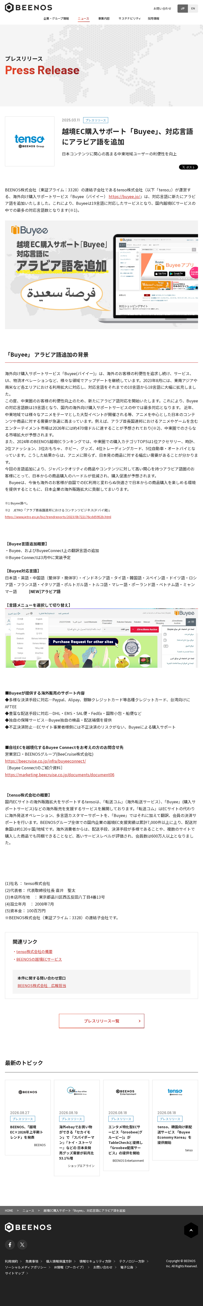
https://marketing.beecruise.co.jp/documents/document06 (59, 774)
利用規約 (11, 1261)
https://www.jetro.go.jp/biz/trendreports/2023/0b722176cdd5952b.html (58, 516)
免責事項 (31, 1261)
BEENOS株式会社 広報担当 (42, 985)
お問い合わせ (162, 8)
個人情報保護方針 (59, 1261)
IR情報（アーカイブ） (70, 1267)
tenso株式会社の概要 (34, 951)
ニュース (28, 1210)
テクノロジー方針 (132, 1261)
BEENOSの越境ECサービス (39, 959)
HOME (9, 1210)
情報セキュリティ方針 (95, 1261)
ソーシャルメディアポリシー (26, 1267)
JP (183, 8)
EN (193, 8)
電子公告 (126, 1267)
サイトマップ (14, 1273)
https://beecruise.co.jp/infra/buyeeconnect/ (45, 761)
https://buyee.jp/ (124, 196)
